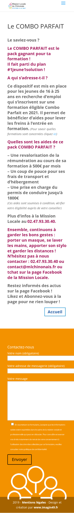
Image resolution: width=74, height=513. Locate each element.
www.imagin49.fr (46, 507)
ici (54, 134)
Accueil (55, 312)
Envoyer (19, 459)
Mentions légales (34, 502)
